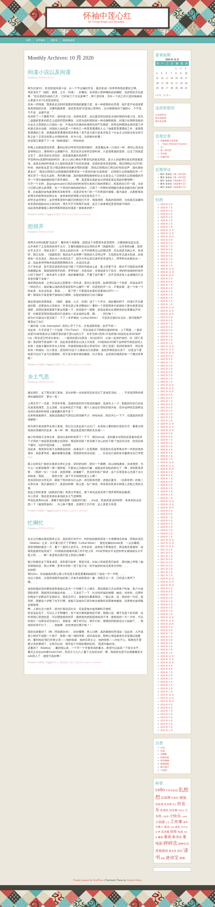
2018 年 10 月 (167, 507)
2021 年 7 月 (166, 401)
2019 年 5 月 (166, 485)
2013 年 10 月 (167, 701)
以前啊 (165, 797)
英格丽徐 (63, 662)
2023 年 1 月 (166, 343)
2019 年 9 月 (166, 472)
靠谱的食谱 (69, 40)
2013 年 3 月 (166, 724)
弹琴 (185, 822)
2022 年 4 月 (166, 372)
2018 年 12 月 (167, 501)
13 (167, 78)
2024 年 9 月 (166, 278)
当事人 (159, 826)
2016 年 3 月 (166, 607)
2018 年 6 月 (166, 520)
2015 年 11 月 (167, 620)
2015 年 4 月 (166, 643)
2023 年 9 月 (166, 317)
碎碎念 (170, 843)
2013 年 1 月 (166, 730)
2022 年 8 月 (166, 359)
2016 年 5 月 (166, 601)
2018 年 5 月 (166, 524)
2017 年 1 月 (166, 575)
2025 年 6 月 (166, 249)
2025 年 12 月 (167, 230)
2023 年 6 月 (166, 327)
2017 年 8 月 (166, 553)
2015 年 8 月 (166, 630)
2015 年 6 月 (166, 637)
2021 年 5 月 (166, 407)
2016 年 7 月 (166, 595)
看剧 (160, 837)
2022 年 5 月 (166, 369)
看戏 (167, 837)
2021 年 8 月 (166, 398)
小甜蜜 (160, 822)
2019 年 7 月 (166, 478)
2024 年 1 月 (166, 304)
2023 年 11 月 (167, 311)
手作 (183, 827)
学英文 (181, 810)
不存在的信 (171, 790)
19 (162, 83)
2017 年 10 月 (167, 546)
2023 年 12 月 (167, 307)
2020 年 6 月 (166, 443)
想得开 (36, 226)
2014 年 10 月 (167, 662)
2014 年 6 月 (166, 675)
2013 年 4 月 (166, 720)
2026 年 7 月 (166, 207)
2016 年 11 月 (167, 582)
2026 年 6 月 (166, 211)
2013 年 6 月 (166, 714)
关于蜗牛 (40, 40)
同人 (64, 364)
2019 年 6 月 (166, 482)
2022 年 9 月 (166, 356)
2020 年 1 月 (166, 459)
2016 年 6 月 (166, 598)
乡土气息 (38, 377)
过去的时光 (160, 115)
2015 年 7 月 (166, 633)
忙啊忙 (36, 523)
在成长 (164, 810)
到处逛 (159, 804)
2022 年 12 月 (167, 346)
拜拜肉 (163, 153)
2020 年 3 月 (166, 453)
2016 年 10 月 (167, 585)
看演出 (177, 837)
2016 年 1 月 (166, 614)
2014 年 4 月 (166, 682)
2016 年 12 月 (167, 578)
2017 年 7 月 (166, 556)
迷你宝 (78, 662)
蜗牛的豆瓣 (160, 121)
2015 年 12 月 (167, 617)
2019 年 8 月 (166, 475)
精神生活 (183, 843)
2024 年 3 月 (166, 298)
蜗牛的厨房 (160, 118)
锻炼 (182, 858)
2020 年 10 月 (167, 430)
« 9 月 (158, 95)
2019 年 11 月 (167, 466)
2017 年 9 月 (166, 549)
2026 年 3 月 (166, 220)
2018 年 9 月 (166, 511)
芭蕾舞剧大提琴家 (169, 140)
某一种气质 (165, 150)
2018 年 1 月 (166, 536)
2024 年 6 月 (166, 288)
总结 (172, 827)
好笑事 (173, 810)
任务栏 (175, 797)
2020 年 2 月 (166, 456)
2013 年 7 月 (166, 711)
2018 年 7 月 (166, 517)
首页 (28, 40)
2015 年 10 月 (167, 624)
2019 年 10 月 (167, 469)
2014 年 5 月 (166, 678)
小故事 (184, 817)
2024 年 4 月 (166, 294)
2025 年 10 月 (167, 236)
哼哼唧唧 (164, 760)
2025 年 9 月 (166, 240)
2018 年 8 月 (166, 514)
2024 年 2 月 (166, 301)
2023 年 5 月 (166, 330)
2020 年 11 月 (167, 427)
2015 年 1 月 (166, 653)
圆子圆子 (164, 767)
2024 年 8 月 (166, 282)
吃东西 (168, 804)
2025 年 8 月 (166, 243)
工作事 (176, 822)
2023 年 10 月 (167, 314)
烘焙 (173, 831)
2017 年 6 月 (166, 559)
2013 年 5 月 (166, 717)
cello (162, 747)
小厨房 (163, 770)
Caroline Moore (134, 880)
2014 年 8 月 (166, 669)
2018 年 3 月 (166, 530)
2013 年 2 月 (166, 727)
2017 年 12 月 (167, 540)
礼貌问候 (164, 157)
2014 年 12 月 (167, 656)
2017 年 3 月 (166, 569)
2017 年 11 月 (167, 543)
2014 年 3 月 (166, 685)
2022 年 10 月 (167, 352)
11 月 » (166, 95)
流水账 (165, 831)
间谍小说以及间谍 (49, 72)
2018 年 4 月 (166, 527)
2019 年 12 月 (167, 462)
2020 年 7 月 (166, 440)
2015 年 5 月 (166, 640)
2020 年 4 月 (166, 449)
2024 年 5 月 (166, 291)
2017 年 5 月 (166, 562)
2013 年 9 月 (166, 704)
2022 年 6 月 (166, 365)
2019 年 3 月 (166, 491)
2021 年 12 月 (167, 385)
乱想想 (57, 214)
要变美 (172, 851)
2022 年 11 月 (167, 349)
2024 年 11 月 (167, 272)
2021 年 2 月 (166, 417)
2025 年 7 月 (166, 246)
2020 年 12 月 (167, 423)
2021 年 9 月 (166, 395)
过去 (69, 214)
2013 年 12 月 (167, 695)
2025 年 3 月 (166, 259)
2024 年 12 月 (167, 269)
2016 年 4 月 (166, 604)
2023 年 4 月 (166, 333)
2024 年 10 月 (167, 275)
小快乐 (175, 816)
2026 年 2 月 (166, 224)
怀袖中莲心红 (107, 15)
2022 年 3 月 (166, 375)
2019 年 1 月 (166, 498)
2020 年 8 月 (166, 436)
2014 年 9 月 (166, 665)
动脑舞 (41, 214)
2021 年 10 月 (167, 391)
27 (167, 88)
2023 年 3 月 (166, 336)
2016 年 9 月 (166, 588)
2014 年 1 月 (166, 691)
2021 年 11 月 (167, 388)
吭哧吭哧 (164, 757)
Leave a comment (82, 214)
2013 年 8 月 (166, 708)
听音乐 (65, 510)
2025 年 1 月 (166, 265)
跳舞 (163, 858)
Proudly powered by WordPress (88, 880)
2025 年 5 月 (166, 252)
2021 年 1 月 (166, 420)
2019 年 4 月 (166, 488)
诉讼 (180, 851)
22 (176, 83)
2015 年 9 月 (166, 627)
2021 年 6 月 (166, 404)
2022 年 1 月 (166, 382)
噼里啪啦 (164, 764)
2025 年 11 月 (167, 233)
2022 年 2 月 (166, 378)
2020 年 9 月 (166, 433)
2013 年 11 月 (167, 698)
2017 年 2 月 (166, 572)
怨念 (167, 826)
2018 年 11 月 (167, 504)
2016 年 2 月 (166, 611)
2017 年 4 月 (166, 565)
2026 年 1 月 (166, 227)
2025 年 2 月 (166, 262)
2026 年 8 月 (166, 204)
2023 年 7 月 (166, 323)
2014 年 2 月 (166, 688)
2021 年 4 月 (166, 411)
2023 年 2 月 (166, 340)
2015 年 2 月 (166, 649)
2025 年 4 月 (166, 256)
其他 (162, 751)
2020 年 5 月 (166, 446)
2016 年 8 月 (166, 591)
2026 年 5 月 (166, 214)
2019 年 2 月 (166, 494)
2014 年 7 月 (166, 672)
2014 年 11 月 (167, 659)
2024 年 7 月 (166, 285)
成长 (177, 826)
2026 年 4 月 (166, 217)
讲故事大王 (179, 180)
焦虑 (180, 831)
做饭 (182, 797)
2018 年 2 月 (166, 533)
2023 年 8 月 (166, 320)
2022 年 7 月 (166, 362)
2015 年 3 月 (166, 646)
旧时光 (54, 40)
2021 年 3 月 (166, 414)
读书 (64, 214)
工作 (168, 822)
